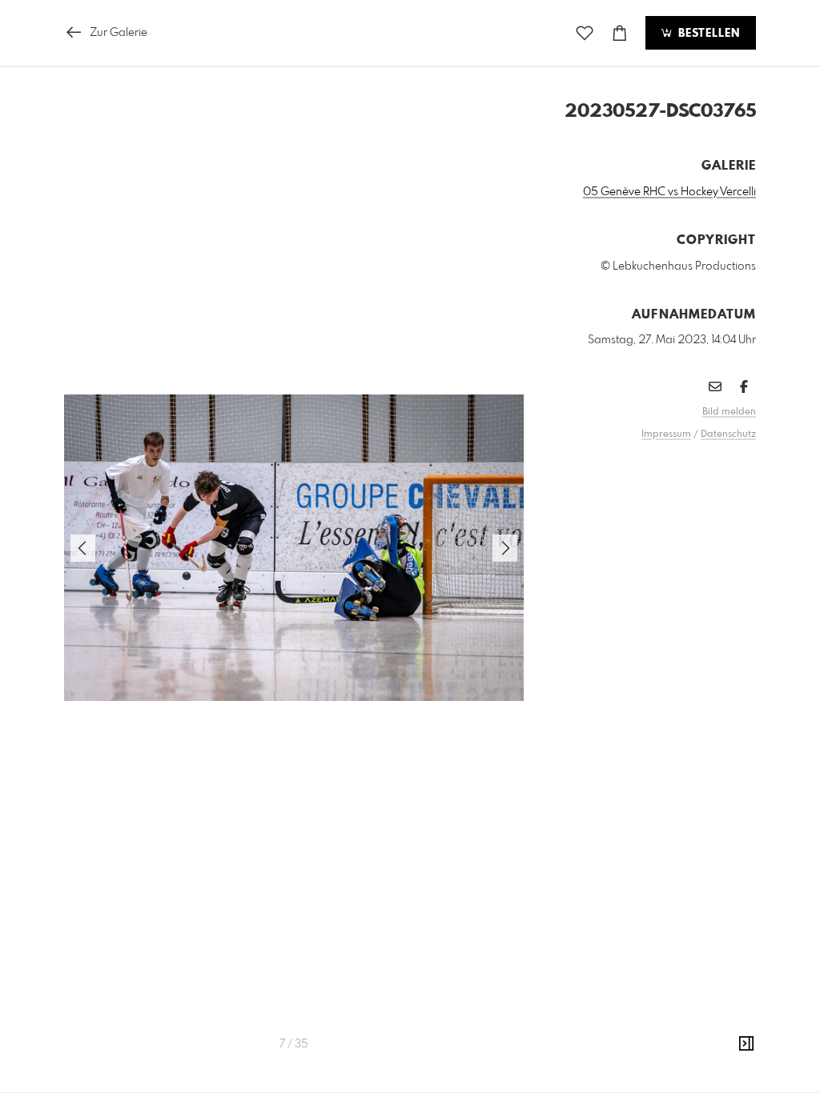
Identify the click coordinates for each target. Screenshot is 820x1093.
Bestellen (707, 33)
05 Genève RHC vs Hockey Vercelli (669, 192)
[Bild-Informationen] (746, 1044)
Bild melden (729, 412)
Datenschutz (728, 434)
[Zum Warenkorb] (619, 33)
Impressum (666, 434)
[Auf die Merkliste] (584, 33)
